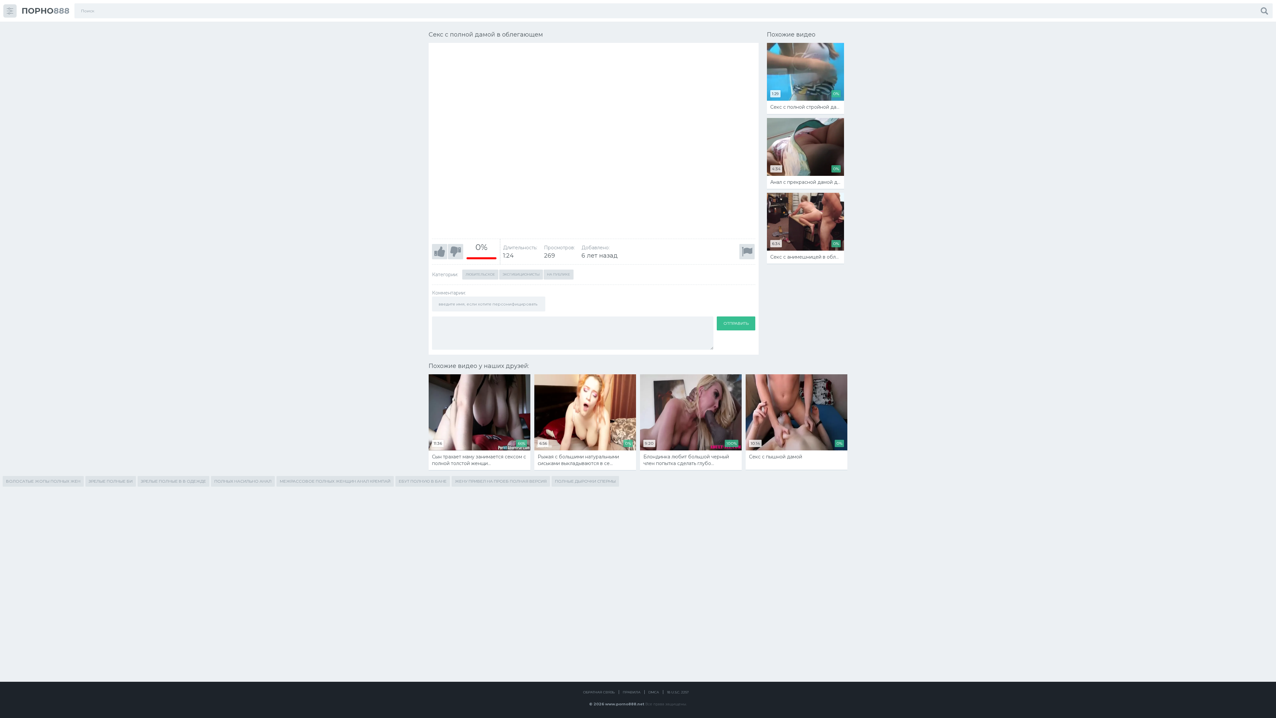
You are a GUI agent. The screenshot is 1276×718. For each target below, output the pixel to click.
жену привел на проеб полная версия (501, 481)
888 (45, 11)
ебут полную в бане (423, 481)
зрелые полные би (111, 481)
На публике (558, 274)
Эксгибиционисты (521, 274)
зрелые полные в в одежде (173, 481)
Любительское (480, 274)
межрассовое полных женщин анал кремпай (335, 481)
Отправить (736, 323)
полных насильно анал (242, 481)
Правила (631, 692)
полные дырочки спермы (585, 481)
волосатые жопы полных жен (43, 481)
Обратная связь (599, 692)
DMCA (653, 692)
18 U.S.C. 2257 (678, 692)
